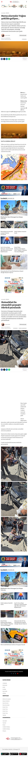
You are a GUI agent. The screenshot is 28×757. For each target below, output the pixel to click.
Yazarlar (4, 722)
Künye (4, 724)
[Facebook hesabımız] (11, 673)
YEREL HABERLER (22, 328)
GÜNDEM (24, 39)
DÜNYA (4, 693)
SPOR (4, 687)
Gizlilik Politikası (6, 727)
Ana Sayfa (5, 720)
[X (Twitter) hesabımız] (13, 673)
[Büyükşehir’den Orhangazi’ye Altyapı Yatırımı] (14, 207)
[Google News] (24, 59)
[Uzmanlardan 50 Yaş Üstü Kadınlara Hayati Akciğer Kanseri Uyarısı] (14, 261)
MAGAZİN (5, 691)
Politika (4, 689)
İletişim (4, 731)
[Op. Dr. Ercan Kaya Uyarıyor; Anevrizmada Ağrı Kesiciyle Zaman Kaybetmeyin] (7, 241)
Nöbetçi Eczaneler (7, 699)
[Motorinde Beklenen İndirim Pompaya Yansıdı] (14, 635)
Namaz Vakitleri (6, 701)
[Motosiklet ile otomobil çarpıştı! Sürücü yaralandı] (7, 225)
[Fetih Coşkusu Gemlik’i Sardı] (20, 225)
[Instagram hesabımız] (15, 673)
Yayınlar (4, 715)
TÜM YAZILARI (23, 35)
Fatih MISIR (7, 35)
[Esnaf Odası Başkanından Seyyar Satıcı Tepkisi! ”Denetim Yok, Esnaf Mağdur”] (20, 241)
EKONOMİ (5, 685)
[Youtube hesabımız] (17, 673)
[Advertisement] (14, 76)
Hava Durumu (5, 703)
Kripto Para (5, 707)
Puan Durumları (6, 705)
